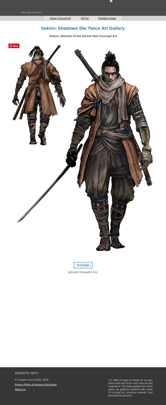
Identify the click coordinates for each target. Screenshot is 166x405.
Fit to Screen (83, 265)
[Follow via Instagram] (120, 373)
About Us (20, 389)
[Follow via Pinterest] (150, 373)
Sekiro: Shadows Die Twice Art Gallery (83, 28)
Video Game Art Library (31, 12)
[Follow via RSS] (110, 373)
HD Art (85, 18)
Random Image (107, 18)
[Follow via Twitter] (140, 373)
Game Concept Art (60, 18)
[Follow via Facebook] (130, 373)
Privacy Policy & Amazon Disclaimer (36, 384)
